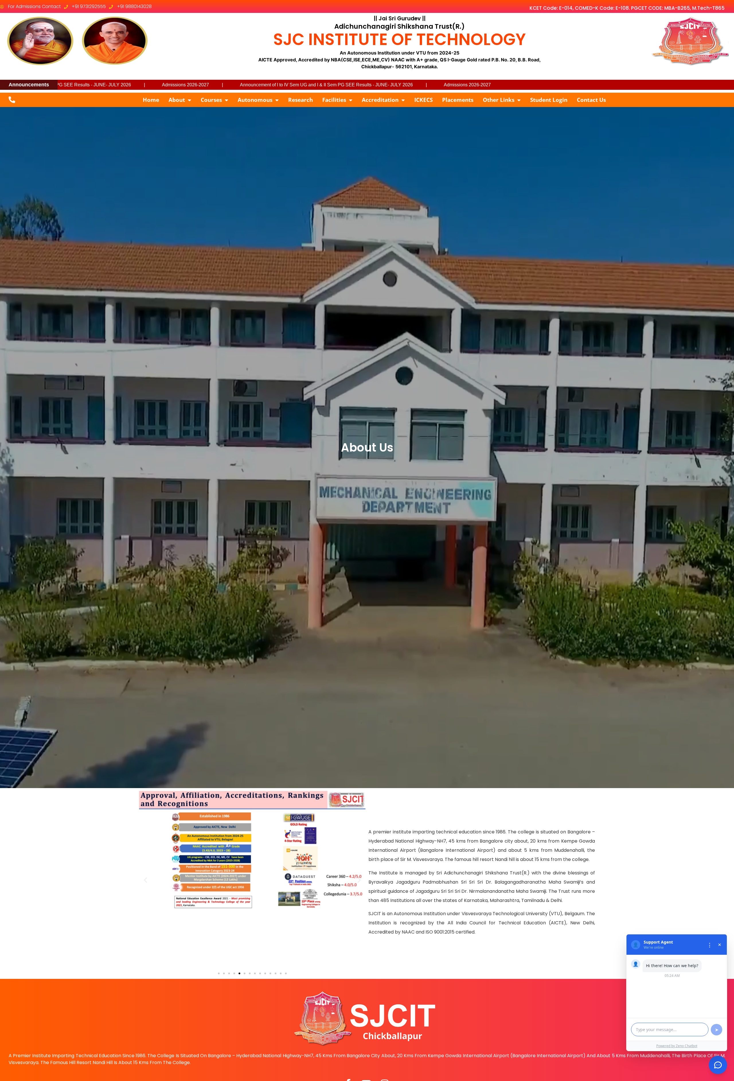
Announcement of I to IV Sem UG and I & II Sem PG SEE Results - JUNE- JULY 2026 (194, 84)
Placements (457, 100)
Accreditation (380, 100)
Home (151, 100)
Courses (211, 100)
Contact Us (591, 100)
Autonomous (255, 100)
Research (300, 100)
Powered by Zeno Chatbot (676, 1045)
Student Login (548, 100)
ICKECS (423, 100)
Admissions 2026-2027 (335, 84)
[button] (145, 880)
